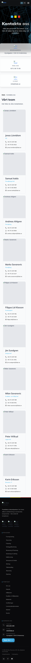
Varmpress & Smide (11, 560)
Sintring (8, 564)
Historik (8, 589)
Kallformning (9, 557)
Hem (3, 95)
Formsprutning (10, 536)
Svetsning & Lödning (11, 553)
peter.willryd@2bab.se (13, 448)
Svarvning (8, 540)
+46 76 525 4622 (12, 144)
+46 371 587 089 (12, 400)
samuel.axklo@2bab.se (13, 190)
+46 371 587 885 (12, 271)
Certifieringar (9, 603)
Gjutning (8, 574)
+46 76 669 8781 (12, 402)
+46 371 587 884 (12, 228)
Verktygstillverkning (11, 547)
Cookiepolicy (15, 654)
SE (21, 2)
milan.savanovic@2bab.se (14, 405)
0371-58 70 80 (10, 625)
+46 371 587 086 (12, 443)
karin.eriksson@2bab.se (13, 491)
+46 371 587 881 (12, 314)
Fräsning (8, 543)
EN (24, 2)
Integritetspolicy (6, 654)
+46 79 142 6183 (12, 316)
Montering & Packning (12, 550)
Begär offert (7, 640)
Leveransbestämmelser (12, 606)
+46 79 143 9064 (12, 230)
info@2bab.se (10, 630)
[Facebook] (7, 658)
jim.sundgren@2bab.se (13, 362)
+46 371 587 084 (12, 142)
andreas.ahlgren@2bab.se (14, 233)
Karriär (8, 613)
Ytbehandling (9, 567)
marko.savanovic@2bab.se (14, 276)
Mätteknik (8, 599)
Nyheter (8, 609)
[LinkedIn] (3, 658)
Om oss (8, 586)
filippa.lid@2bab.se (12, 319)
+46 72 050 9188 (12, 488)
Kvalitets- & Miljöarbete (12, 596)
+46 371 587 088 (12, 486)
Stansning (8, 570)
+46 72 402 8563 (12, 187)
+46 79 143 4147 (12, 273)
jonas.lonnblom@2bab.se (14, 147)
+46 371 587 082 (12, 357)
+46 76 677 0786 (12, 445)
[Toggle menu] (28, 3)
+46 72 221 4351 (12, 359)
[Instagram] (12, 658)
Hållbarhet (9, 592)
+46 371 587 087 (12, 185)
